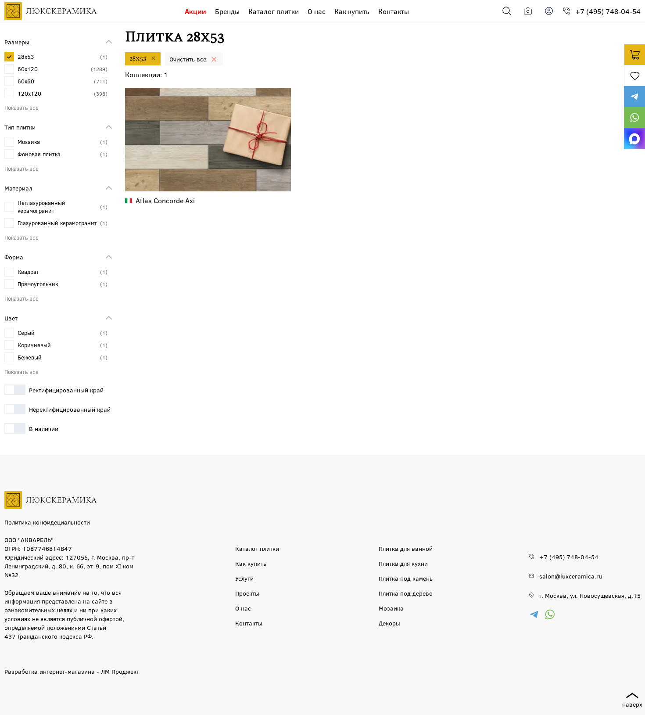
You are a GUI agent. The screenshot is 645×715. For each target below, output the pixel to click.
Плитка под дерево (406, 593)
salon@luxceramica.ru (570, 575)
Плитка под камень (406, 578)
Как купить (351, 11)
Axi (165, 200)
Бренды (227, 11)
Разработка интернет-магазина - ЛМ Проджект (71, 671)
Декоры (389, 622)
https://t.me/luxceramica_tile (634, 96)
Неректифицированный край (70, 409)
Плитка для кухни (403, 563)
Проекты (247, 593)
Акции (195, 11)
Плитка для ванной (406, 548)
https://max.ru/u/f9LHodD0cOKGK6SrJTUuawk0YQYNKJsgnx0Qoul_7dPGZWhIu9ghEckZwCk (634, 138)
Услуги (244, 578)
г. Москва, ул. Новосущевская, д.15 (590, 595)
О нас (317, 11)
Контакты (393, 11)
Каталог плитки (273, 11)
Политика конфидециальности (47, 521)
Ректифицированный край (66, 389)
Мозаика (391, 608)
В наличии (43, 428)
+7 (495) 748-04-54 (608, 11)
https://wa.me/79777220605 (634, 117)
